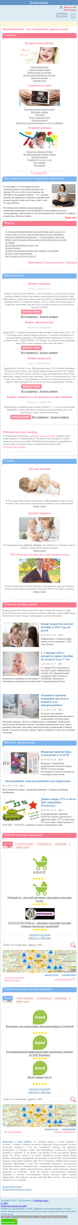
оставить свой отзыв (63, 979)
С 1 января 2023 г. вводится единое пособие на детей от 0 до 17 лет (57, 656)
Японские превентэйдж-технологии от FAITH (56, 753)
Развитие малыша (39, 157)
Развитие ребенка (39, 127)
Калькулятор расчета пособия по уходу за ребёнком (39, 123)
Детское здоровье (39, 513)
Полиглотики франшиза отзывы (16, 1189)
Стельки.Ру (39, 172)
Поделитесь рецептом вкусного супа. (22, 245)
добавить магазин (12, 980)
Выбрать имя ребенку (39, 43)
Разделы (62, 15)
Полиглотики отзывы (12, 1186)
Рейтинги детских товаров (20, 432)
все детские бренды (13, 1132)
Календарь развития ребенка (39, 151)
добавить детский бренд (64, 1132)
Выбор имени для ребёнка (39, 72)
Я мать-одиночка (12, 248)
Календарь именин (39, 78)
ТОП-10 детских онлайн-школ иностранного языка (39, 554)
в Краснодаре (60, 844)
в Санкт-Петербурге (25, 844)
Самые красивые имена (39, 69)
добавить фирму (69, 975)
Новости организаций (19, 742)
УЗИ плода (39, 115)
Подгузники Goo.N (40, 1077)
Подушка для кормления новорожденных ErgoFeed (39, 1026)
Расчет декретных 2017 (39, 117)
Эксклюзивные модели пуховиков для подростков (37, 781)
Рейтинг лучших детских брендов (28, 989)
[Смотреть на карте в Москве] (39, 961)
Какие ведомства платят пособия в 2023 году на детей (57, 627)
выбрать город (22, 847)
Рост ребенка (39, 162)
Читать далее (71, 217)
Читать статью (39, 506)
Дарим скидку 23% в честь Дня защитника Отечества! (58, 802)
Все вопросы (29, 316)
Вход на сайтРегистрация (70, 8)
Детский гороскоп (39, 120)
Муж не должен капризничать (18, 253)
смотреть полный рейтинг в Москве (39, 936)
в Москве (7, 844)
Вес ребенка (39, 165)
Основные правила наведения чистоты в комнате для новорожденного (55, 700)
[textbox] (39, 945)
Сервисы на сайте (39, 85)
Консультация (13, 275)
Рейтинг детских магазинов (23, 835)
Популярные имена (39, 67)
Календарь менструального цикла (39, 109)
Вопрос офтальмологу (39, 322)
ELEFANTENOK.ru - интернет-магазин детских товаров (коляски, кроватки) (39, 924)
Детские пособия (39, 468)
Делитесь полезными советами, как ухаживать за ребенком (31, 250)
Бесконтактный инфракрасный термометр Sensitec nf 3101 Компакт (39, 1053)
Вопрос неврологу (39, 358)
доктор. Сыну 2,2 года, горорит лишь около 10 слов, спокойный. (34, 234)
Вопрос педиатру (39, 283)
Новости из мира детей (20, 604)
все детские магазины (14, 977)
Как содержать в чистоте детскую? (20, 256)
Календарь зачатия (39, 112)
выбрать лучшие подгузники (43, 436)
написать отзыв (51, 975)
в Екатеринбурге (44, 844)
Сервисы (10, 35)
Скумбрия (10, 242)
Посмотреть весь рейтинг (14, 447)
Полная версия (39, 2)
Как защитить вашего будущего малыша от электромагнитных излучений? (34, 180)
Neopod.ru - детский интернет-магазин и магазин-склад (39, 899)
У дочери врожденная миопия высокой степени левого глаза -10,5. (35, 231)
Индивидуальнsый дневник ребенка (39, 154)
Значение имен (39, 80)
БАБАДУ (39, 872)
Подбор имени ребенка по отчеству (39, 75)
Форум (9, 223)
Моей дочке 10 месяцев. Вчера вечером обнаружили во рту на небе (35, 240)
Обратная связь (41, 1200)
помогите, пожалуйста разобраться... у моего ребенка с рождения (34, 237)
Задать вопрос (49, 316)
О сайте (4, 1203)
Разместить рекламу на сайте (14, 1206)
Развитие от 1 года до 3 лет (39, 160)
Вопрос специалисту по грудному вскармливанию (39, 396)
